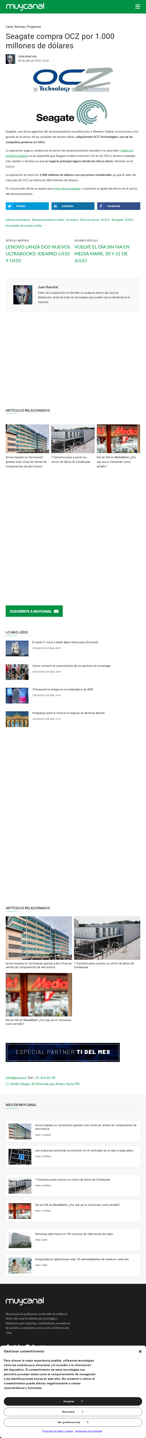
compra (73, 219)
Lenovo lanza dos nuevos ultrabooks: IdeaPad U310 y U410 (38, 254)
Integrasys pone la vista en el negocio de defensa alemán (68, 713)
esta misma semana (67, 188)
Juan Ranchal (48, 287)
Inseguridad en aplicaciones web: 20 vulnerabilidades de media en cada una (82, 1259)
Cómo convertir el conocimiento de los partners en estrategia (71, 666)
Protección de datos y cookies (57, 1431)
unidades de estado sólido (25, 225)
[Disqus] (73, 531)
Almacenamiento (19, 219)
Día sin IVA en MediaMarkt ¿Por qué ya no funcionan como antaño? (77, 1205)
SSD (130, 219)
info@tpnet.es (16, 1078)
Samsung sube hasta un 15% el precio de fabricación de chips (74, 1234)
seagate (118, 219)
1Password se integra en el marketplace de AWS (62, 689)
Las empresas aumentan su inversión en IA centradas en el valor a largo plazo (84, 1150)
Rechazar (68, 1412)
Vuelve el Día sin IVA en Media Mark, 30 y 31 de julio (101, 254)
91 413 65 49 (45, 1078)
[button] (140, 1351)
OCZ (106, 219)
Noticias (19, 27)
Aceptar (68, 1401)
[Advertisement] (73, 362)
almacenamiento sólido (49, 219)
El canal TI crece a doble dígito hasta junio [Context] (65, 642)
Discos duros (90, 219)
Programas (34, 27)
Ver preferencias (68, 1422)
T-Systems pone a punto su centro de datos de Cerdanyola (72, 1179)
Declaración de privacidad (88, 1431)
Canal (9, 27)
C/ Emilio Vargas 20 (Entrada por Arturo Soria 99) (42, 1084)
